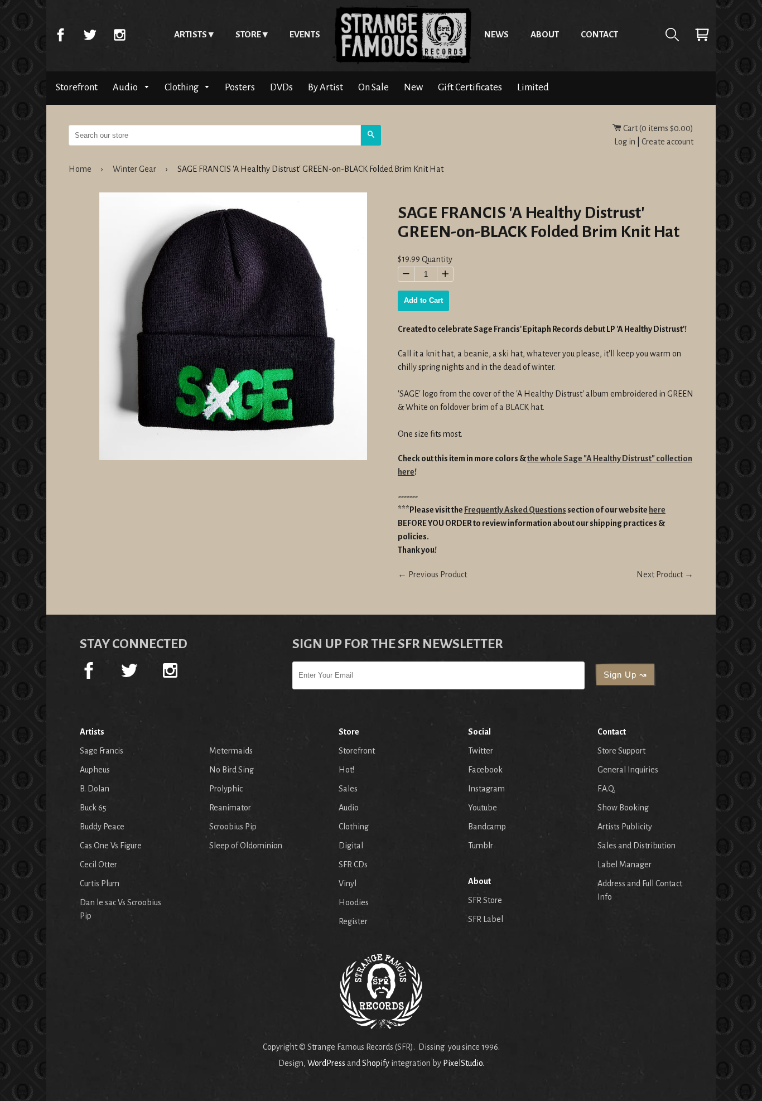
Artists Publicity (624, 826)
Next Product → (664, 574)
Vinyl (347, 883)
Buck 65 (93, 807)
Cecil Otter (98, 864)
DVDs (281, 87)
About (544, 34)
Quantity (437, 259)
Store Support (621, 750)
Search (672, 34)
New (413, 87)
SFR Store (485, 900)
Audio (126, 87)
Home (402, 34)
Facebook (60, 34)
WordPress (326, 1063)
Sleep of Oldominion (245, 845)
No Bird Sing (231, 769)
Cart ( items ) (657, 128)
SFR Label (485, 919)
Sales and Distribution (636, 845)
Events (305, 34)
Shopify (375, 1063)
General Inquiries (627, 769)
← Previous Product (432, 574)
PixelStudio (463, 1063)
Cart (702, 34)
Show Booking (623, 807)
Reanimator (230, 807)
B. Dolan (94, 788)
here (657, 509)
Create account (667, 141)
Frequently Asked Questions (515, 509)
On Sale (373, 87)
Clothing (182, 87)
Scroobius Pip (233, 826)
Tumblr (480, 845)
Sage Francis (101, 750)
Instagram (119, 34)
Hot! (346, 769)
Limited (533, 87)
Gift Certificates (470, 87)
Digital (351, 845)
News (496, 34)
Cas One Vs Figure (111, 845)
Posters (240, 87)
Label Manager (624, 864)
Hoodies (354, 902)
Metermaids (231, 750)
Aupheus (95, 769)
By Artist (325, 87)
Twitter (90, 34)
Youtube (482, 807)
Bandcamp (487, 826)
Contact (599, 34)
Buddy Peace (102, 826)
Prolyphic (226, 788)
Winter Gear (134, 169)
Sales (348, 788)
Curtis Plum (99, 883)
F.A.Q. (606, 788)
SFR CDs (353, 864)
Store (248, 34)
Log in (624, 141)
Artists (190, 34)
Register (353, 921)
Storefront (77, 87)
